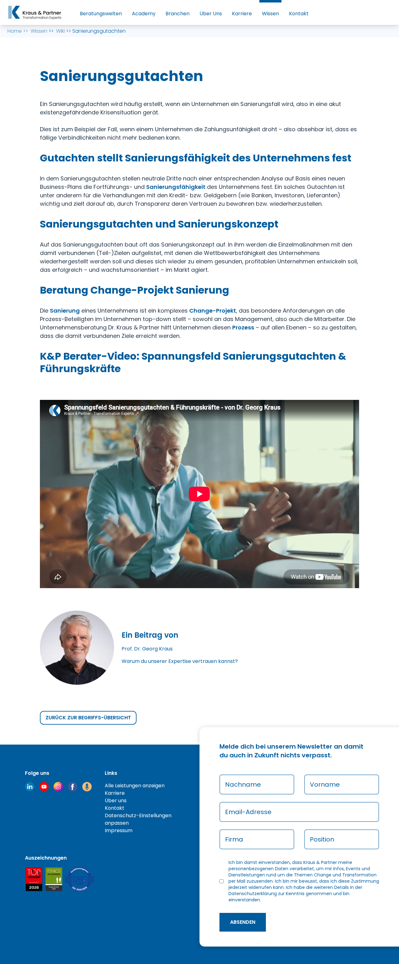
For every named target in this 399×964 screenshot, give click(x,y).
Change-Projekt (212, 310)
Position (322, 839)
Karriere (242, 13)
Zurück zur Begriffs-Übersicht (88, 717)
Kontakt (299, 13)
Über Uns (211, 13)
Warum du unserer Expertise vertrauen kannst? (180, 661)
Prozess (243, 327)
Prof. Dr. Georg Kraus (147, 648)
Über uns (116, 800)
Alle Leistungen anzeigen (135, 785)
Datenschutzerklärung (252, 893)
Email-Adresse (248, 812)
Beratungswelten (101, 13)
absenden (242, 922)
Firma (234, 839)
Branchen (178, 13)
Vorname (325, 784)
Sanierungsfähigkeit (175, 187)
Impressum (118, 830)
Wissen (270, 13)
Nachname (243, 784)
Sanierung (65, 310)
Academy (144, 13)
